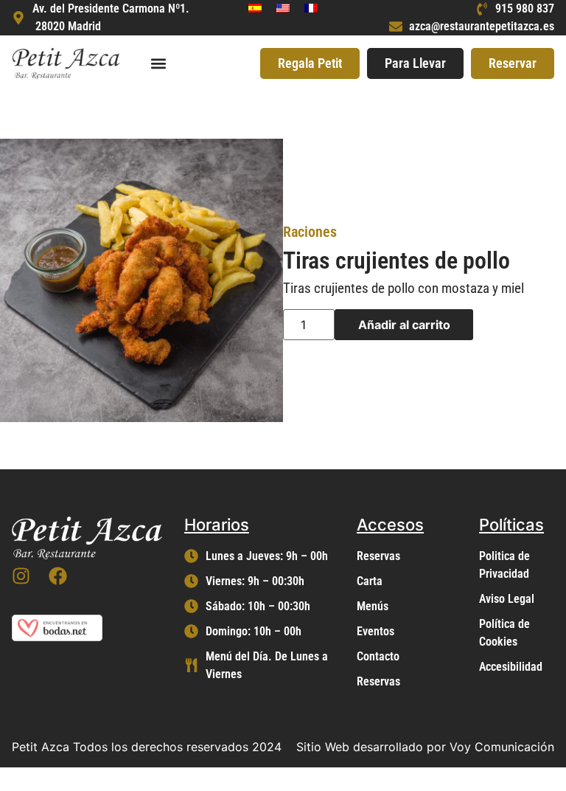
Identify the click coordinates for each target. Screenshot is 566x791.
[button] (158, 63)
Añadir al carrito (404, 324)
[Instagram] (21, 576)
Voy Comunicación (502, 746)
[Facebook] (58, 576)
